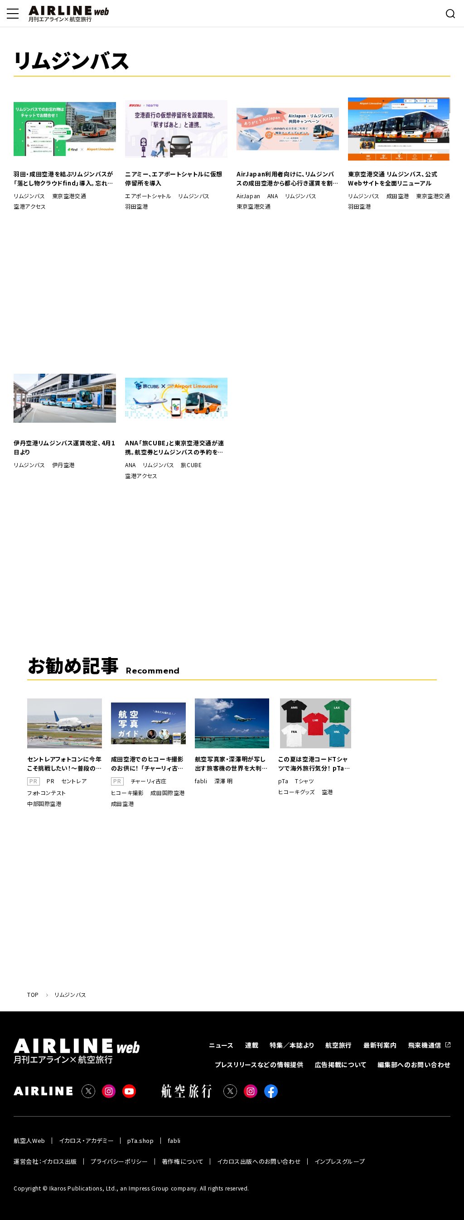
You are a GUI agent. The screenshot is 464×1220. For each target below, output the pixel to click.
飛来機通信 (425, 1044)
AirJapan (249, 196)
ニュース (221, 1044)
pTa (283, 781)
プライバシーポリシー (119, 1161)
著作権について (183, 1161)
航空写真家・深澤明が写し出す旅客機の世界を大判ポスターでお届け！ (231, 764)
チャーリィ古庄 (148, 781)
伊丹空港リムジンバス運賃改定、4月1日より (65, 447)
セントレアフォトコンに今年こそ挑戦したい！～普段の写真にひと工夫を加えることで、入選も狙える (64, 764)
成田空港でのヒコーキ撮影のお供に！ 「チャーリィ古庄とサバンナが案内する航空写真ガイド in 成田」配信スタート (147, 764)
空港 (327, 791)
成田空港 (398, 196)
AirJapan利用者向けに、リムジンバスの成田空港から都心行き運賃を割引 (285, 179)
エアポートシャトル (148, 196)
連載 (251, 1044)
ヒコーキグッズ (296, 791)
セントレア (74, 781)
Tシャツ (304, 781)
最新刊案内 (380, 1044)
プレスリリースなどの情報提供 (259, 1064)
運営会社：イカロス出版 (45, 1161)
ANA (272, 196)
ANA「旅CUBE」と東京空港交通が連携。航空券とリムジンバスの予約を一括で (174, 448)
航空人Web (29, 1140)
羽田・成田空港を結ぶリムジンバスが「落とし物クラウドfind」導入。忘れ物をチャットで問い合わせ (64, 179)
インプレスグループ (339, 1161)
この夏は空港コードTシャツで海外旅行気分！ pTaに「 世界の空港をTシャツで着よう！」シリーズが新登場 (314, 764)
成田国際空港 (167, 792)
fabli (201, 781)
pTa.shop (140, 1140)
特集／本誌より (292, 1044)
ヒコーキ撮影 (127, 792)
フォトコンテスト (46, 792)
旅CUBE (191, 464)
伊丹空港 (63, 464)
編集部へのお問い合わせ (413, 1064)
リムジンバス (29, 196)
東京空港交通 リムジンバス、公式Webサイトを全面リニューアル (392, 178)
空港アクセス (30, 206)
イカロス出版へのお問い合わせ (259, 1161)
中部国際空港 (44, 803)
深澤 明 (223, 781)
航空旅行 (338, 1044)
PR (50, 781)
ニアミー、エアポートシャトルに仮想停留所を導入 (173, 178)
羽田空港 (136, 206)
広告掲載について (341, 1064)
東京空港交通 (69, 196)
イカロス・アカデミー (86, 1140)
